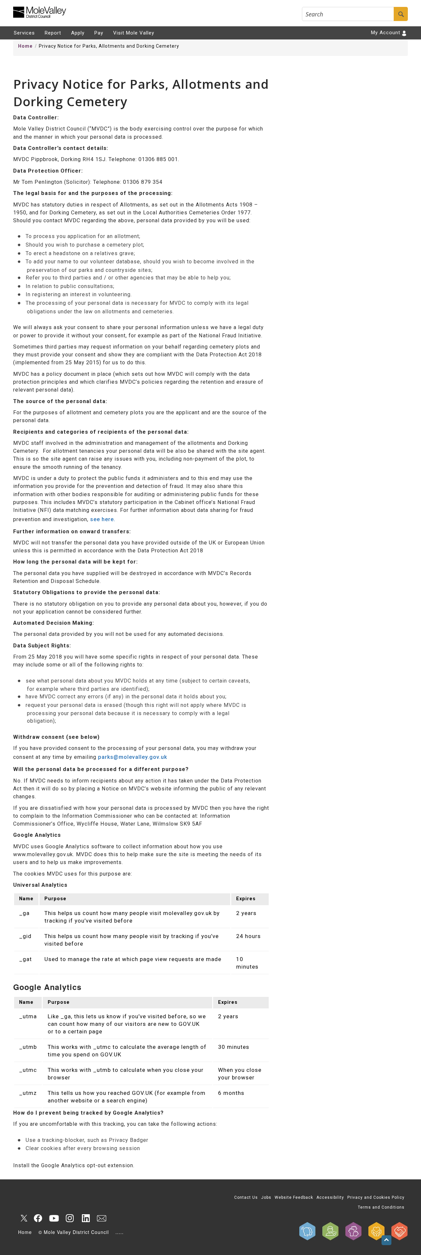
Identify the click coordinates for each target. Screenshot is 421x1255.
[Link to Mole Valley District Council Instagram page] (70, 1218)
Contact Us (246, 1197)
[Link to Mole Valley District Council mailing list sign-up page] (101, 1218)
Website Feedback (294, 1197)
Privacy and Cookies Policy (376, 1197)
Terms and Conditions (381, 1207)
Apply (78, 33)
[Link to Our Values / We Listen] (307, 1231)
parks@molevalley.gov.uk (132, 757)
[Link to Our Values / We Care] (376, 1231)
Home (25, 46)
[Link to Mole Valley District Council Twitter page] (22, 1218)
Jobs (266, 1197)
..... (119, 1232)
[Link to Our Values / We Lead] (353, 1231)
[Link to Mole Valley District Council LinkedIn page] (85, 1218)
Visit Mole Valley (133, 33)
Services (24, 33)
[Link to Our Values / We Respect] (399, 1231)
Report (53, 33)
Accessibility (330, 1197)
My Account (385, 33)
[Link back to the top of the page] (386, 1240)
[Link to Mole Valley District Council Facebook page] (38, 1218)
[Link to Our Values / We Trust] (330, 1231)
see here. (102, 519)
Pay (98, 33)
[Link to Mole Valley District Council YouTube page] (54, 1218)
